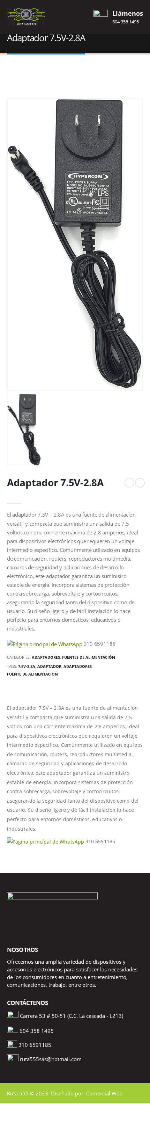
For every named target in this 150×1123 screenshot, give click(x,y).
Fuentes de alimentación (88, 657)
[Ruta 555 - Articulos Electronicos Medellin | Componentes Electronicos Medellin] (26, 17)
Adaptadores (46, 657)
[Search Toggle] (75, 17)
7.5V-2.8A (26, 666)
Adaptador (49, 666)
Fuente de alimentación (32, 674)
